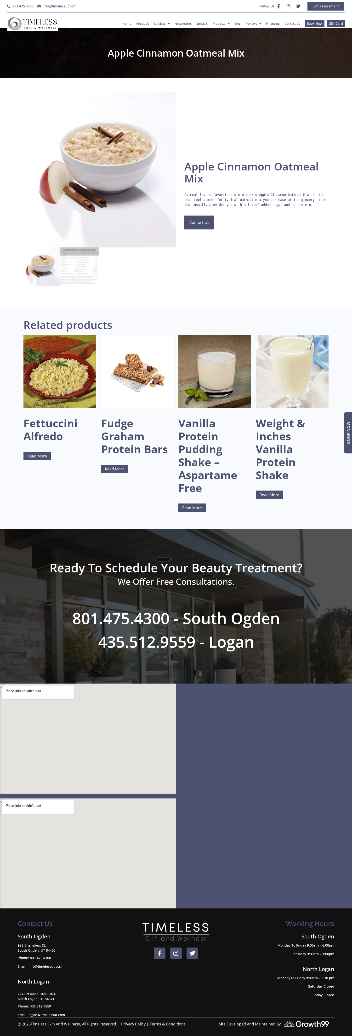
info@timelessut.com (45, 966)
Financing (273, 23)
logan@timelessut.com (46, 1015)
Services (159, 23)
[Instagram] (288, 6)
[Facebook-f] (278, 6)
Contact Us (292, 23)
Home (126, 23)
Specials (202, 23)
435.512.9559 (40, 1006)
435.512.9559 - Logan (176, 641)
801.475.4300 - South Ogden (176, 618)
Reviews (251, 23)
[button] (168, 100)
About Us (142, 23)
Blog (237, 23)
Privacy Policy (133, 1024)
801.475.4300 (40, 957)
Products (218, 23)
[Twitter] (298, 6)
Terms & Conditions (168, 1024)
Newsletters (183, 23)
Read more (37, 456)
